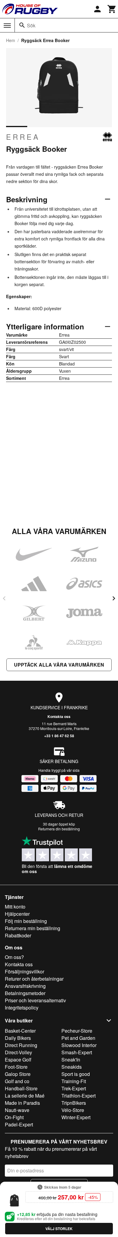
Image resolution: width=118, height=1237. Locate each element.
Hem (10, 40)
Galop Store (18, 1074)
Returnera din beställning (59, 828)
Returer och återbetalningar (34, 978)
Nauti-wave (17, 1110)
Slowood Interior (79, 1045)
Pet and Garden (78, 1037)
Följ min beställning (26, 921)
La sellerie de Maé (24, 1095)
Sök (31, 25)
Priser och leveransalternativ (35, 1000)
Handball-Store (21, 1088)
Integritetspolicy (21, 1007)
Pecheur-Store (76, 1030)
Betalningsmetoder (25, 993)
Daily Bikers (18, 1037)
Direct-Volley (18, 1052)
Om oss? (14, 957)
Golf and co (17, 1081)
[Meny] (7, 25)
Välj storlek (59, 1228)
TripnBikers (73, 1102)
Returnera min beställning (32, 928)
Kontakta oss (59, 716)
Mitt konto (15, 906)
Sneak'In (70, 1059)
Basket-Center (20, 1030)
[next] (114, 598)
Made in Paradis (22, 1102)
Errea (23, 137)
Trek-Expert (73, 1088)
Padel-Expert (19, 1124)
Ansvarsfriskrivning (25, 985)
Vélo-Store (72, 1110)
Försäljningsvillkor (24, 971)
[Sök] (22, 25)
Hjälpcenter (17, 913)
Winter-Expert (75, 1117)
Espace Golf (18, 1059)
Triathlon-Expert (78, 1095)
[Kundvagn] (112, 9)
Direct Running (21, 1045)
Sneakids (71, 1066)
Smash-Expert (76, 1052)
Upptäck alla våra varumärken (59, 664)
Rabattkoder (18, 935)
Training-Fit (73, 1081)
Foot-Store (16, 1066)
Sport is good (75, 1074)
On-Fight (14, 1117)
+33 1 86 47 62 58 (59, 735)
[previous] (4, 598)
